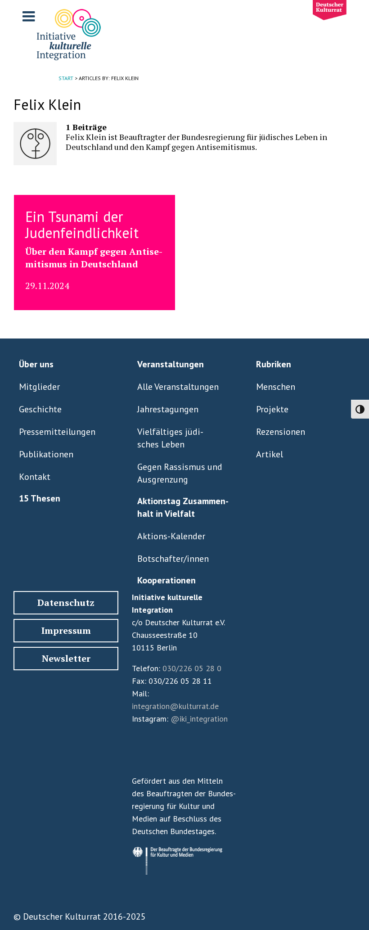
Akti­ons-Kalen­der (171, 536)
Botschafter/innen (173, 558)
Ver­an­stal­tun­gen (170, 364)
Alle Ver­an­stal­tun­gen (178, 387)
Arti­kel (269, 454)
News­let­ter (66, 658)
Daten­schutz (65, 602)
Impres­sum (66, 630)
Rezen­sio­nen (280, 432)
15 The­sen (39, 498)
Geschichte (40, 409)
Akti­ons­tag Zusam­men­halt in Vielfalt (183, 507)
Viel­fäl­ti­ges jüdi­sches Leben (170, 438)
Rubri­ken (273, 364)
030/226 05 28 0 (191, 668)
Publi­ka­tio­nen (46, 454)
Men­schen (275, 387)
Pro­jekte (272, 409)
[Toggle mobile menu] (29, 16)
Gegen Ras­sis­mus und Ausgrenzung (179, 473)
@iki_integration (199, 718)
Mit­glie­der (39, 387)
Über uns (36, 364)
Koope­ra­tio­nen (166, 580)
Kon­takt (34, 477)
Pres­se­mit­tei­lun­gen (57, 432)
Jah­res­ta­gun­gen (167, 409)
